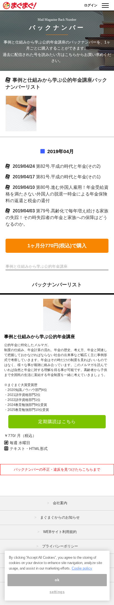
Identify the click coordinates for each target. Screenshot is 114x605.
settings (57, 592)
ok (57, 580)
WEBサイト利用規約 (60, 532)
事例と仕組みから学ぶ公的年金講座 (39, 336)
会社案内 (60, 503)
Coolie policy (82, 568)
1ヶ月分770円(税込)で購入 (57, 245)
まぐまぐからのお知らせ (60, 517)
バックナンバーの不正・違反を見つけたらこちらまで (57, 469)
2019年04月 (60, 151)
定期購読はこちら (57, 421)
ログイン (90, 5)
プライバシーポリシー (60, 546)
